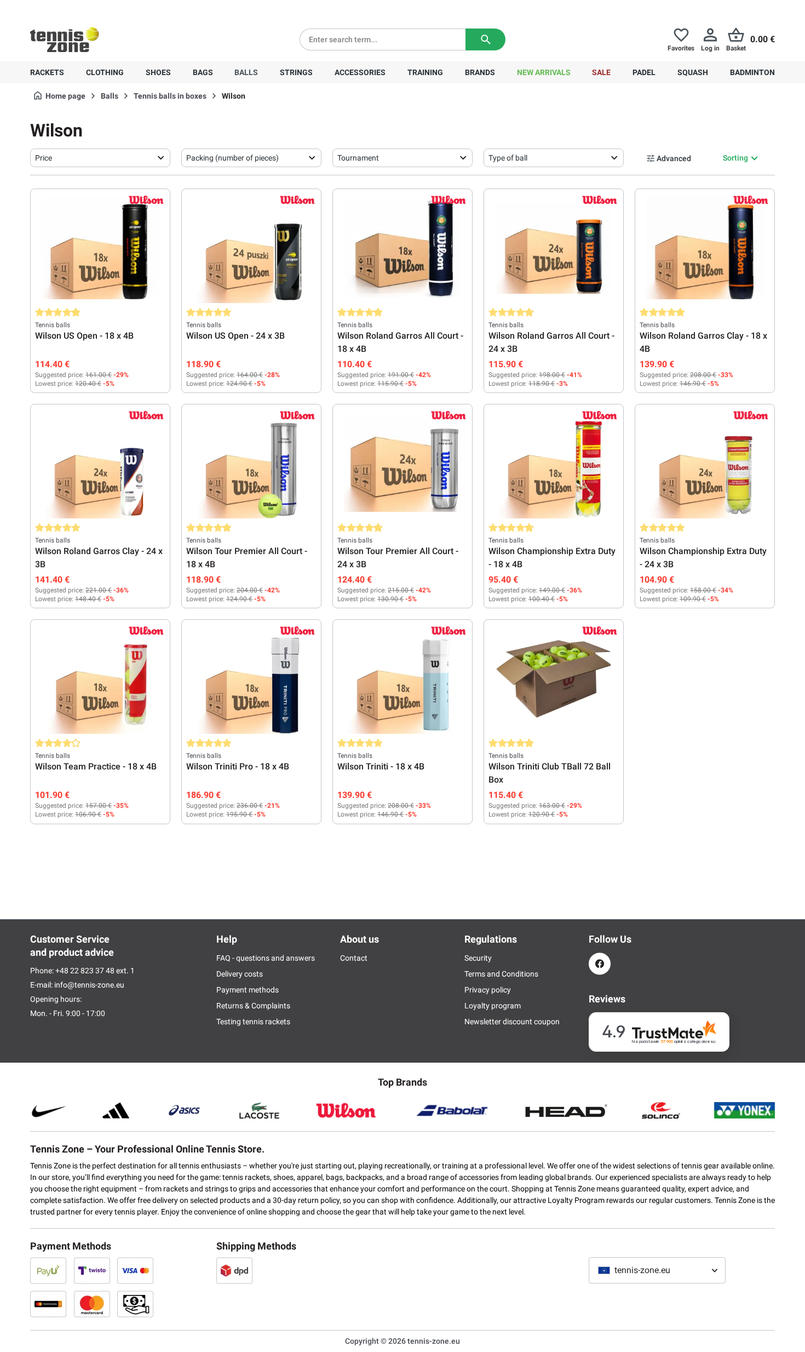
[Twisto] (92, 1270)
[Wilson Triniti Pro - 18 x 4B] (251, 679)
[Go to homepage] (64, 39)
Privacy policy (487, 989)
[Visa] (135, 1270)
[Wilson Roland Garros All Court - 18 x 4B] (402, 248)
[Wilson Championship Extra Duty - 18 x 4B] (553, 463)
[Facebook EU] (600, 963)
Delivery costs (239, 973)
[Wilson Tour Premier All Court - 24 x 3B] (402, 463)
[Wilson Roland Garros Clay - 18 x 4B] (704, 248)
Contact (353, 958)
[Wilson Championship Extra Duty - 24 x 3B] (704, 463)
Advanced (674, 158)
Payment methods (247, 989)
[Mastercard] (92, 1304)
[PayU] (48, 1270)
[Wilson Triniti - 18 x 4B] (402, 679)
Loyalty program (492, 1005)
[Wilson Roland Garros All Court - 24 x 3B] (553, 248)
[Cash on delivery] (135, 1304)
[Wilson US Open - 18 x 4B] (100, 248)
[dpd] (234, 1270)
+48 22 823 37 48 (90, 8)
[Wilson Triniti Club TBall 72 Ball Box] (553, 679)
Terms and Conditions (501, 973)
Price (43, 157)
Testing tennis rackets (253, 1021)
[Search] (485, 39)
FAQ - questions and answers (265, 958)
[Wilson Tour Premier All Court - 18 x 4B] (251, 463)
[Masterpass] (48, 1304)
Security (478, 958)
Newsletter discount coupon (512, 1021)
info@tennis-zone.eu (89, 984)
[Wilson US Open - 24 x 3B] (251, 248)
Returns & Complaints (253, 1005)
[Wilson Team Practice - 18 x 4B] (100, 679)
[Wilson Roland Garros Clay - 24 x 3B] (100, 463)
